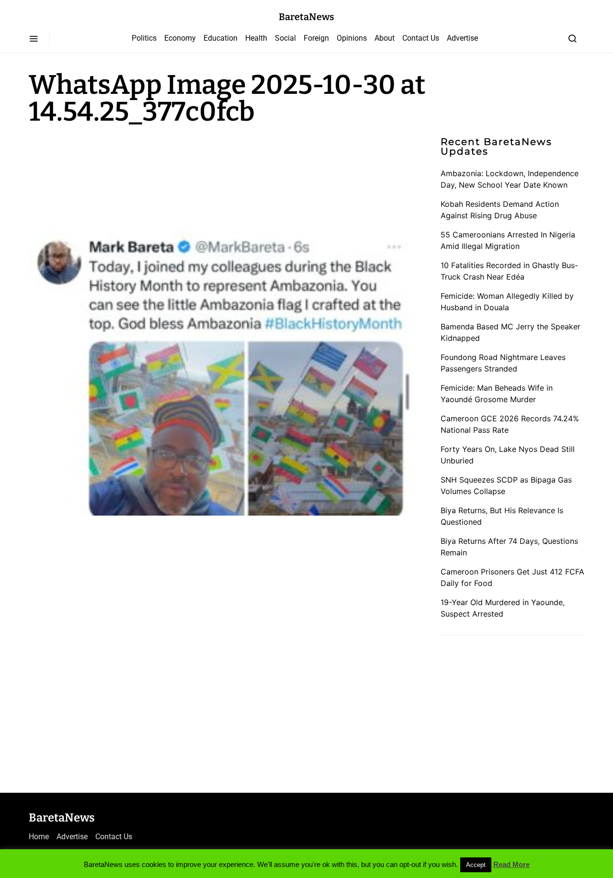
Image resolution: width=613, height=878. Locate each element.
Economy (180, 38)
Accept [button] (476, 864)
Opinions (352, 38)
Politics (144, 38)
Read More (511, 864)
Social (285, 38)
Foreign (316, 38)
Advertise (462, 38)
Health (256, 38)
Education (221, 38)
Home (39, 836)
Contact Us (420, 38)
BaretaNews (306, 17)
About (385, 38)
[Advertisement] (105, 176)
